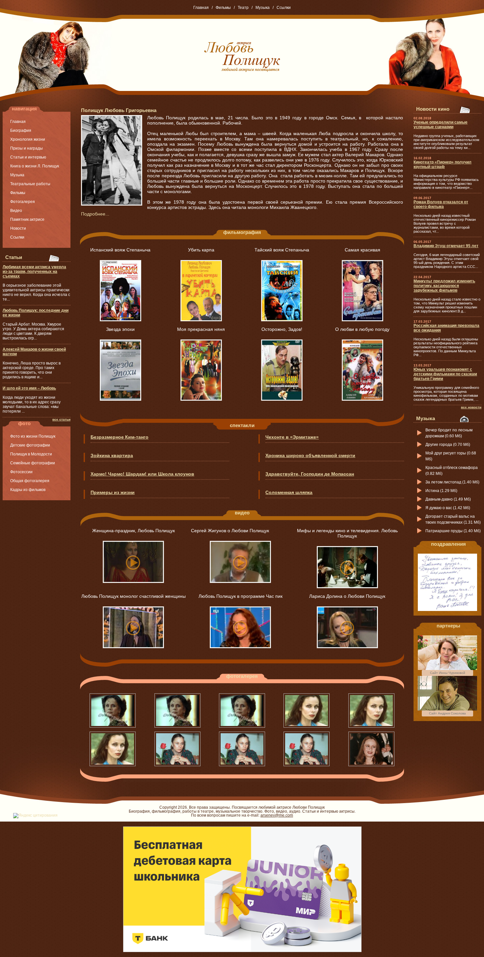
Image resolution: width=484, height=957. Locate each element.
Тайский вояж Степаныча (282, 249)
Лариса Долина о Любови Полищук (347, 596)
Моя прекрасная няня (201, 329)
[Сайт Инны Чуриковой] (447, 668)
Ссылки (284, 7)
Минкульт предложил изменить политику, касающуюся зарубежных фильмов (444, 286)
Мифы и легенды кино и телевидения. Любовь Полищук (347, 533)
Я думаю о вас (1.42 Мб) (447, 508)
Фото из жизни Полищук (32, 436)
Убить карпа (201, 249)
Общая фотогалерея (29, 480)
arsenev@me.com (276, 815)
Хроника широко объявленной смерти (310, 455)
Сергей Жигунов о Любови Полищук (240, 530)
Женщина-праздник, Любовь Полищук (133, 530)
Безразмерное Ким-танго (119, 437)
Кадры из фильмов (27, 489)
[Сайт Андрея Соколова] (447, 709)
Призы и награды (26, 148)
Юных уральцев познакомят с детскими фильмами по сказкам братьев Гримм (445, 374)
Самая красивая (362, 249)
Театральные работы (30, 184)
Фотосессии (21, 472)
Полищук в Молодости (31, 454)
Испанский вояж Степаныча (120, 249)
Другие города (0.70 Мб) (447, 444)
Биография (20, 130)
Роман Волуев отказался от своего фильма (441, 204)
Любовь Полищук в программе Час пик (240, 596)
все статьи (61, 419)
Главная (201, 7)
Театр (243, 7)
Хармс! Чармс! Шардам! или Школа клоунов (142, 474)
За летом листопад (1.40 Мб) (452, 482)
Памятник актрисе (27, 219)
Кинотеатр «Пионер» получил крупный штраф (442, 164)
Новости (18, 228)
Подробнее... (95, 214)
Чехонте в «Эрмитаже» (292, 437)
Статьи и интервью (28, 157)
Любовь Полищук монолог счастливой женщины (133, 596)
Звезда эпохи (120, 329)
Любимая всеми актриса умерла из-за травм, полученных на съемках (34, 271)
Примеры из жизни (113, 492)
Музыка (262, 7)
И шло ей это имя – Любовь (29, 388)
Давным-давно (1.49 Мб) (448, 499)
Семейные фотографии (32, 463)
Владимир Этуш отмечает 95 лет (446, 246)
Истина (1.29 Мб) (441, 490)
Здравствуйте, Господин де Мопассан (309, 474)
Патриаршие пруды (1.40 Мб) (453, 531)
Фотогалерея (22, 201)
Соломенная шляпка (288, 492)
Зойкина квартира (112, 455)
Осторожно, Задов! (281, 329)
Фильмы (223, 7)
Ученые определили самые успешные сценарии (441, 124)
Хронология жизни (27, 139)
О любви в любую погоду (362, 329)
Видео (16, 210)
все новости (471, 407)
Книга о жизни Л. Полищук (34, 166)
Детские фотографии (30, 445)
